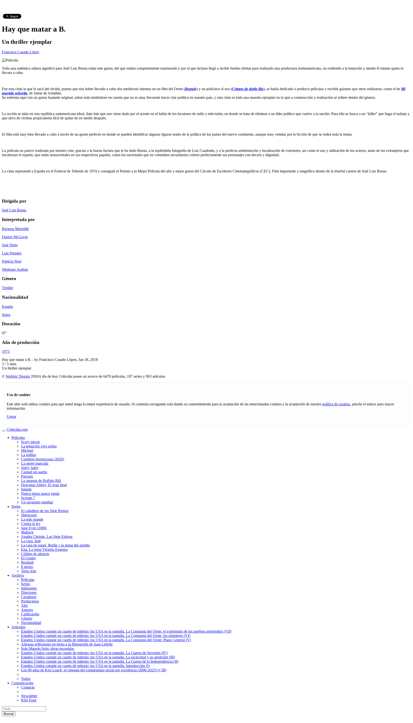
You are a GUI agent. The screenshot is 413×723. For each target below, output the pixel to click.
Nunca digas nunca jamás (40, 493)
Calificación (30, 614)
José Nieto (10, 245)
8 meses (27, 567)
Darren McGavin (15, 237)
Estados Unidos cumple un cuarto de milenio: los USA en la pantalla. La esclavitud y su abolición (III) (98, 657)
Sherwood (29, 515)
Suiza (6, 315)
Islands (26, 489)
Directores (29, 593)
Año (24, 605)
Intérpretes (29, 588)
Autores (27, 610)
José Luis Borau (14, 210)
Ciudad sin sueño (34, 472)
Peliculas (18, 438)
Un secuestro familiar (37, 502)
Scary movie (30, 442)
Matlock (27, 532)
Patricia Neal (11, 261)
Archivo (17, 575)
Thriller (7, 288)
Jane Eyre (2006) (34, 528)
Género (26, 618)
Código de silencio (35, 554)
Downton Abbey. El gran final (44, 485)
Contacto (28, 687)
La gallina (28, 455)
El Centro (28, 558)
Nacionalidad (31, 623)
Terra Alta (28, 571)
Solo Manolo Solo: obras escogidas (47, 648)
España (7, 306)
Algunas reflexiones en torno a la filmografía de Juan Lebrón (67, 644)
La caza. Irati (31, 541)
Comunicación (22, 683)
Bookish (27, 562)
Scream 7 (28, 498)
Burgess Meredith (15, 229)
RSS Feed (28, 700)
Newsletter (29, 696)
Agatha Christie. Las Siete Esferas (46, 537)
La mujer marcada (34, 463)
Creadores (28, 597)
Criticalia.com (17, 429)
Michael (27, 450)
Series (16, 506)
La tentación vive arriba (39, 446)
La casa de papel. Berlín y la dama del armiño (55, 545)
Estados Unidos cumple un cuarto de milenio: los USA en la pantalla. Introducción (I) (85, 666)
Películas (27, 580)
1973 (6, 351)
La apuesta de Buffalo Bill (41, 481)
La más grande (32, 519)
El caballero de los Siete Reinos (45, 511)
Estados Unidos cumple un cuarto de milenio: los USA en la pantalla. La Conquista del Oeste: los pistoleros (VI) (105, 636)
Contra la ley (30, 524)
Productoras (30, 601)
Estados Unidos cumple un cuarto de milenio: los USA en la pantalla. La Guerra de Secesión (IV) (94, 653)
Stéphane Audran (15, 269)
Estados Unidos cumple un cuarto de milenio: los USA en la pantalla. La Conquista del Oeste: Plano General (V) (106, 640)
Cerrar (11, 416)
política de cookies (336, 404)
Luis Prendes (12, 253)
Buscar (9, 714)
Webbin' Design (18, 376)
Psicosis (27, 476)
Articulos (18, 627)
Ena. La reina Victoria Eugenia (44, 549)
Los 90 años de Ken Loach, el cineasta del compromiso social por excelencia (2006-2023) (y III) (93, 670)
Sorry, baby (29, 468)
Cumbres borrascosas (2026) (42, 459)
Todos (25, 679)
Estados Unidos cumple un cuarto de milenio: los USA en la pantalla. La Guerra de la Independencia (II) (99, 661)
